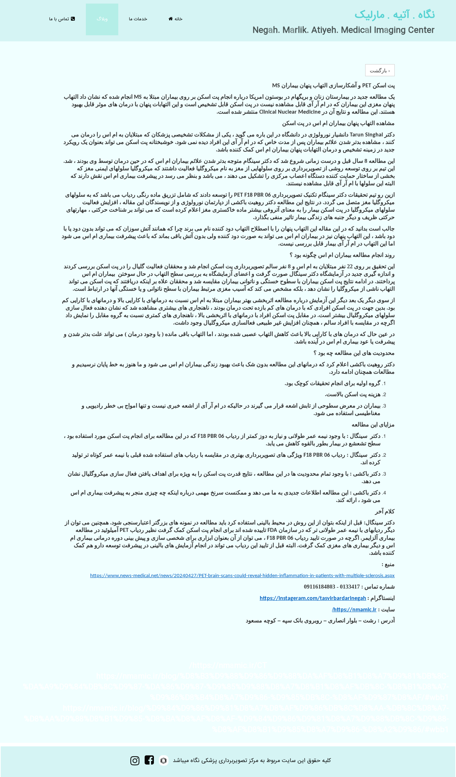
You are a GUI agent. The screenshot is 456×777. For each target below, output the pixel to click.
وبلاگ (102, 19)
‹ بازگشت (380, 70)
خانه (176, 19)
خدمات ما (138, 19)
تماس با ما (62, 19)
